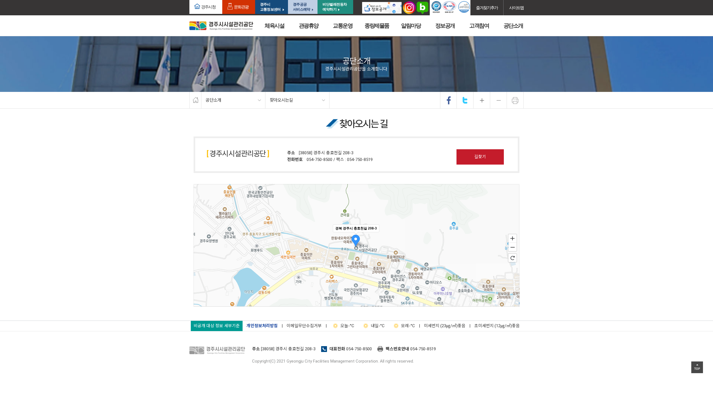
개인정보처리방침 (262, 325)
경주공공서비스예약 (301, 6)
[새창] (382, 7)
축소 (498, 100)
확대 (481, 100)
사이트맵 (516, 7)
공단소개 (513, 26)
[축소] (512, 247)
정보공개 (445, 26)
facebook (448, 100)
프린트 (515, 100)
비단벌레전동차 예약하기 (335, 6)
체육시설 (274, 26)
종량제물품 (377, 26)
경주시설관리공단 (218, 350)
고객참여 (479, 26)
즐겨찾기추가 (487, 7)
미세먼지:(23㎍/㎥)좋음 (444, 325)
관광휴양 (308, 26)
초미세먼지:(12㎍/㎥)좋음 (497, 325)
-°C (347, 325)
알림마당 (411, 26)
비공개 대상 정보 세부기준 (217, 325)
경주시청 (208, 6)
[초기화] (512, 258)
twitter (465, 100)
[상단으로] (697, 367)
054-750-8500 (359, 348)
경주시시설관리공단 (221, 25)
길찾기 (480, 156)
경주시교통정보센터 (270, 6)
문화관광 (241, 6)
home (195, 100)
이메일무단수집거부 (304, 325)
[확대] (512, 238)
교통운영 (342, 26)
